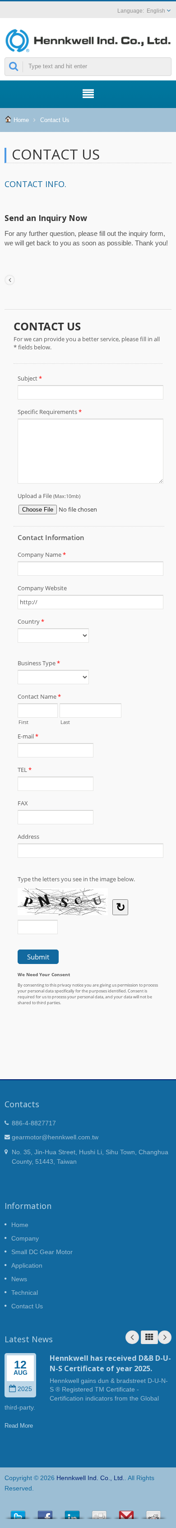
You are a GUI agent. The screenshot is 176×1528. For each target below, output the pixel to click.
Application (26, 1265)
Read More (19, 1425)
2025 (25, 1389)
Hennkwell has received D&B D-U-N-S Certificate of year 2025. (110, 1363)
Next (164, 1337)
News (19, 1279)
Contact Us (54, 120)
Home (21, 120)
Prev (132, 1337)
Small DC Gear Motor (42, 1251)
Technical (24, 1292)
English (156, 11)
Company (25, 1238)
